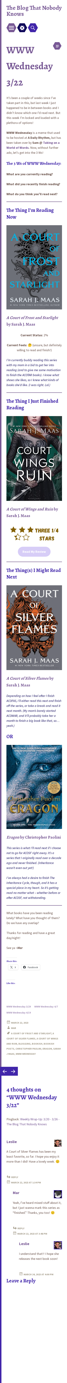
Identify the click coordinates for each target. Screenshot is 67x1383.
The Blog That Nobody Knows (34, 11)
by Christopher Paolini (33, 837)
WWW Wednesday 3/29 (18, 1006)
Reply (14, 1177)
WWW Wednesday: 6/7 (46, 1006)
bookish (37, 1043)
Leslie (11, 1141)
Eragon (47, 1048)
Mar (13, 1028)
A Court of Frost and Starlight (31, 1033)
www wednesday (26, 1053)
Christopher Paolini (28, 1048)
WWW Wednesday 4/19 (18, 1012)
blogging (24, 1043)
